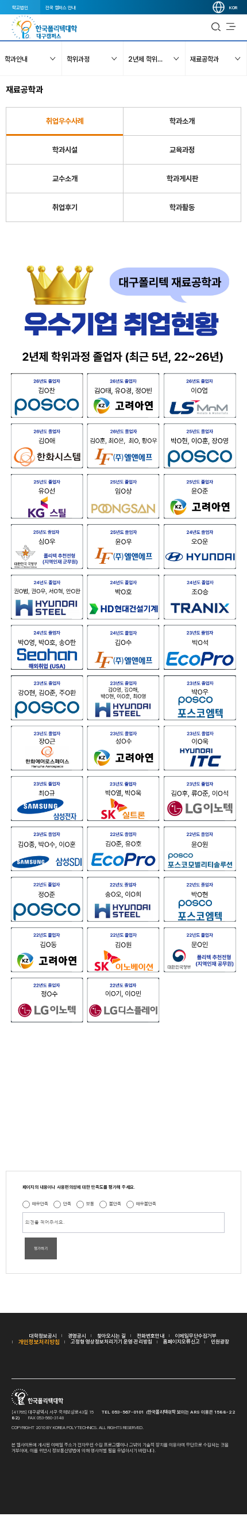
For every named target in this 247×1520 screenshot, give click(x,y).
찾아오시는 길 (111, 1335)
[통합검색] (216, 27)
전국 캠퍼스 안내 (60, 7)
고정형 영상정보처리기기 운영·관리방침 (111, 1341)
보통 (90, 1203)
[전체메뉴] (231, 27)
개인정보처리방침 (39, 1341)
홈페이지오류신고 (181, 1341)
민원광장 (220, 1341)
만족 (67, 1203)
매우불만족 (146, 1203)
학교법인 (20, 7)
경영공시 (77, 1335)
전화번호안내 (150, 1335)
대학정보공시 (43, 1335)
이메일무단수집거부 (196, 1335)
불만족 (115, 1203)
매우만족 (40, 1203)
